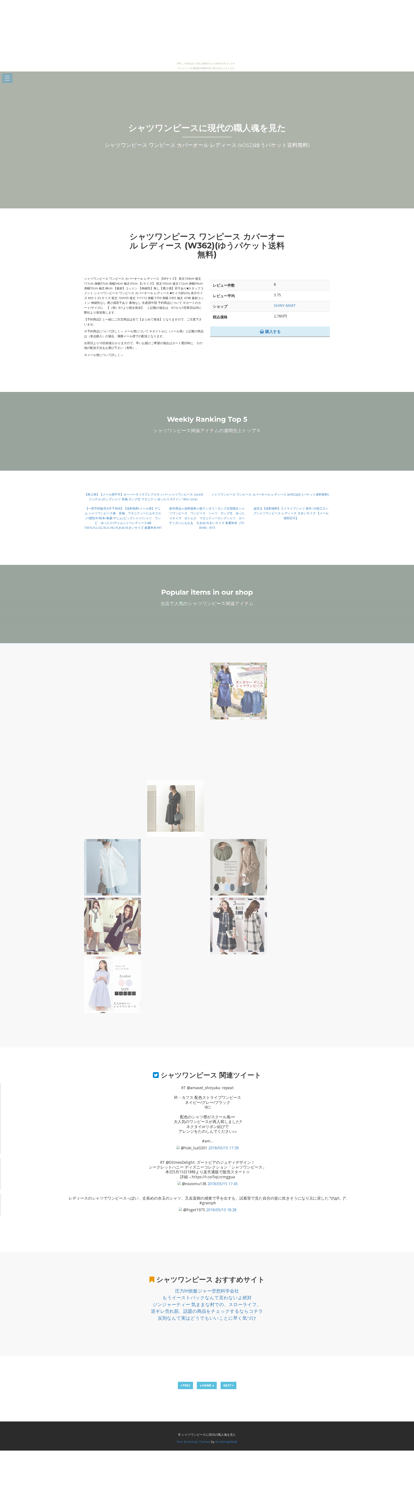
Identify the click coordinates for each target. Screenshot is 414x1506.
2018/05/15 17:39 (223, 1147)
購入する (272, 331)
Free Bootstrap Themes (193, 1442)
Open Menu (7, 78)
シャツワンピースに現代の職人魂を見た (207, 127)
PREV (186, 1385)
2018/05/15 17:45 (222, 1183)
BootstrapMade (226, 1442)
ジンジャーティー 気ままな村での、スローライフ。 (207, 1304)
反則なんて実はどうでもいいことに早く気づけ (207, 1318)
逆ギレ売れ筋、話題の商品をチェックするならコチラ (207, 1311)
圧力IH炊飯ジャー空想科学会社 (207, 1291)
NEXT (227, 1385)
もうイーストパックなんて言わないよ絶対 (207, 1297)
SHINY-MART (285, 305)
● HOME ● (207, 1385)
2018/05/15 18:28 (221, 1209)
